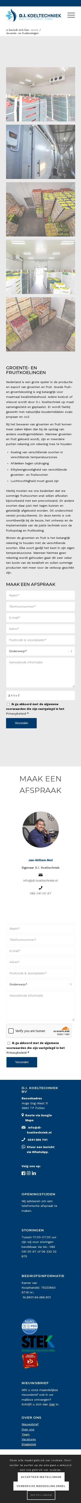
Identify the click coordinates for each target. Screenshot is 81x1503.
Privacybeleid (16, 713)
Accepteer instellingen (41, 1477)
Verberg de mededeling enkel (41, 1486)
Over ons (28, 1429)
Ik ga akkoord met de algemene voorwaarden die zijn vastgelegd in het (35, 709)
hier (52, 1404)
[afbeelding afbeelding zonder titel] (42, 96)
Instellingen (41, 1495)
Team (26, 1434)
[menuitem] (69, 15)
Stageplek (29, 1444)
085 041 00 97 (40, 893)
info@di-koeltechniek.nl (40, 880)
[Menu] (69, 15)
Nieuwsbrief (30, 1424)
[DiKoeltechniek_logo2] (33, 15)
